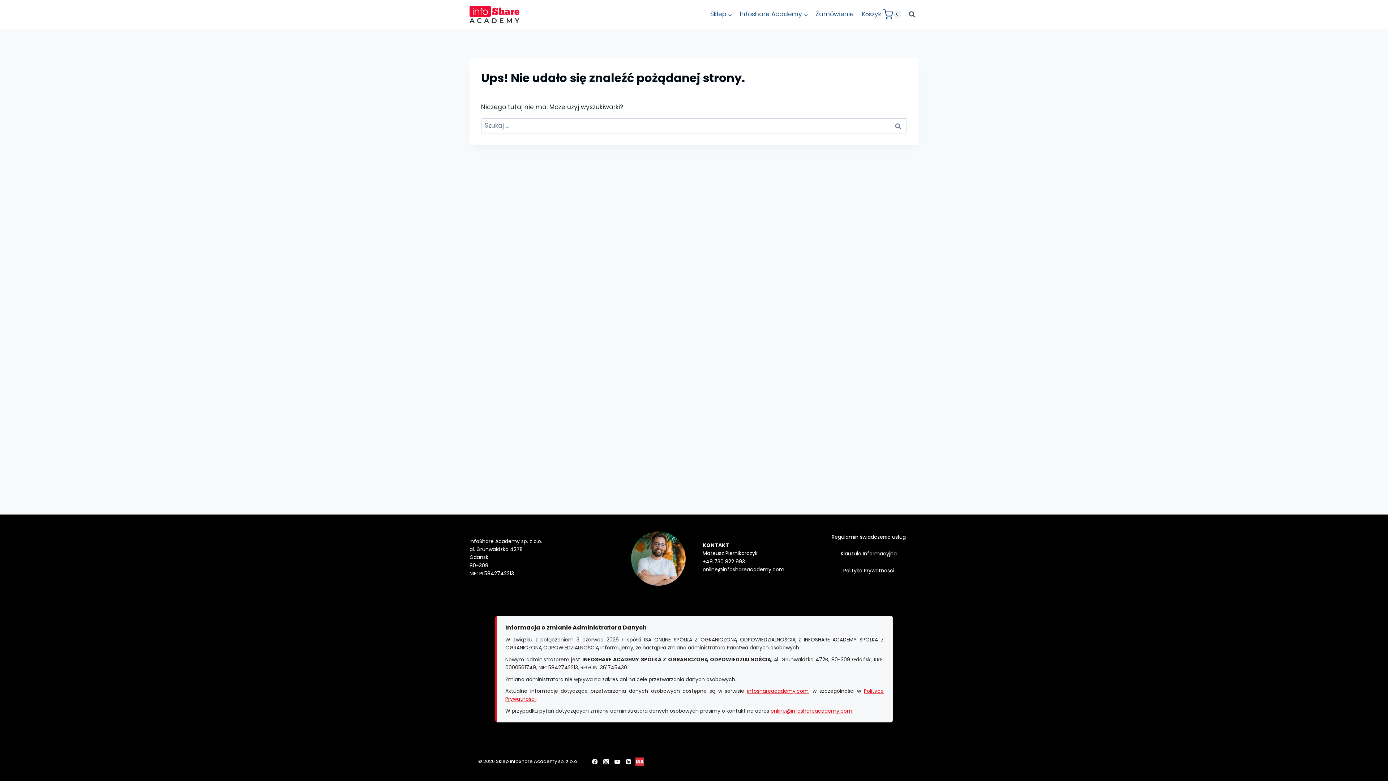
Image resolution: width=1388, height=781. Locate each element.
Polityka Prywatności (868, 570)
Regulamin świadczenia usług (869, 537)
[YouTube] (617, 761)
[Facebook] (594, 761)
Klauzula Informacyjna (869, 553)
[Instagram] (606, 761)
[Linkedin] (628, 761)
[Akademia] (640, 761)
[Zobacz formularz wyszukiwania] (911, 14)
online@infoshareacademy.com (811, 710)
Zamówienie (834, 14)
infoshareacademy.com (778, 691)
